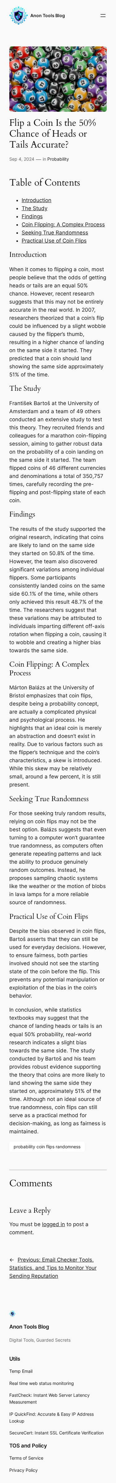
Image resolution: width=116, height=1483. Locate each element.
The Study (34, 208)
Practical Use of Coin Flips (54, 241)
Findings (32, 216)
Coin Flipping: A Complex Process (63, 224)
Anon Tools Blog (47, 15)
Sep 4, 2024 (21, 159)
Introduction (36, 200)
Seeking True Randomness (55, 232)
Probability (58, 159)
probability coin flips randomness (47, 1146)
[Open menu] (103, 15)
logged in (53, 1224)
